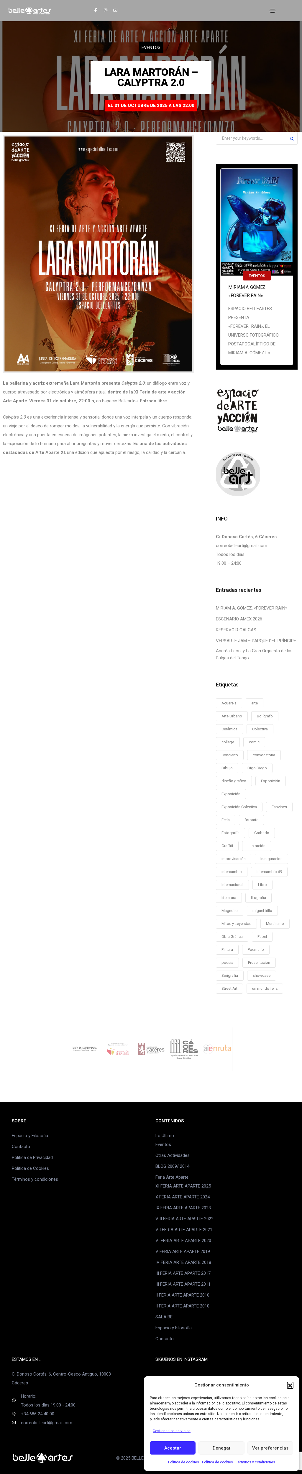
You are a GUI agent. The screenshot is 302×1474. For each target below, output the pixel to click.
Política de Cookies (30, 1168)
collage (227, 742)
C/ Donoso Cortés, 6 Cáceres (246, 536)
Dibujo (227, 768)
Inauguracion (271, 859)
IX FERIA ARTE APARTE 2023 (183, 1208)
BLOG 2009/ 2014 (172, 1166)
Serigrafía (229, 975)
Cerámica (229, 729)
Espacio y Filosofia (30, 1135)
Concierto (229, 755)
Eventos (151, 47)
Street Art (229, 988)
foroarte (251, 820)
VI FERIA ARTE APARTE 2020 (183, 1240)
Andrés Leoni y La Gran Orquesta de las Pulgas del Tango (254, 654)
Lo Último (164, 1135)
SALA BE (164, 1317)
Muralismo (275, 923)
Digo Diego (257, 768)
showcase (261, 975)
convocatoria (264, 755)
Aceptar (172, 1448)
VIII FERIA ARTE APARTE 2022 (184, 1218)
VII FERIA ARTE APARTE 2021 (183, 1229)
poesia (227, 962)
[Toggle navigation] (272, 11)
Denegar (222, 1448)
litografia (258, 897)
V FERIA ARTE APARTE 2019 (182, 1251)
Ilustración (256, 846)
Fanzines (279, 807)
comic (254, 742)
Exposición (230, 794)
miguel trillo (262, 910)
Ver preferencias (270, 1448)
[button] (290, 1385)
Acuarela (229, 703)
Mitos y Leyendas (236, 923)
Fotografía (230, 833)
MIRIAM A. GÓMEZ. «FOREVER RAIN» (247, 291)
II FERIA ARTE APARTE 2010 (182, 1295)
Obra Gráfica (232, 936)
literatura (228, 897)
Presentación (259, 962)
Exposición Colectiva (239, 807)
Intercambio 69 (269, 871)
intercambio (231, 871)
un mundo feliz (265, 988)
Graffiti (227, 846)
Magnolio (229, 910)
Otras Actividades (172, 1155)
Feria (225, 820)
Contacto (21, 1146)
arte (254, 703)
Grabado (261, 833)
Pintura (227, 949)
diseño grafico (233, 781)
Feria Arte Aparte (171, 1177)
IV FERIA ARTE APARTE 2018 (183, 1262)
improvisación (233, 859)
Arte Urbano (231, 716)
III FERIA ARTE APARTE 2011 (183, 1284)
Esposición (270, 781)
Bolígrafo (265, 716)
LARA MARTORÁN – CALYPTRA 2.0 (151, 77)
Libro (262, 884)
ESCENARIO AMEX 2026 (239, 619)
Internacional (232, 884)
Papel (262, 936)
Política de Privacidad (32, 1157)
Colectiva (260, 729)
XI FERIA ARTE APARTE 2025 (183, 1186)
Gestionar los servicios (172, 1431)
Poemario (256, 949)
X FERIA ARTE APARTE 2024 (182, 1197)
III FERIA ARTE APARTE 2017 (183, 1273)
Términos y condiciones (255, 1462)
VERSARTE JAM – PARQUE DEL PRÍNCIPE (256, 640)
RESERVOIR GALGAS (236, 630)
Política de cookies (183, 1462)
